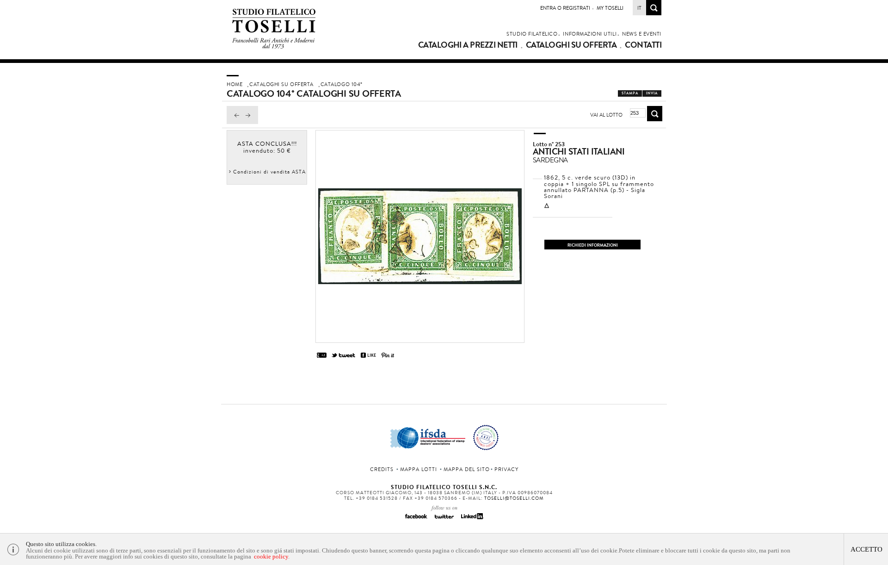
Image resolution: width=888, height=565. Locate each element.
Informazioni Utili (590, 34)
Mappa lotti (418, 469)
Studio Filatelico (531, 34)
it (639, 8)
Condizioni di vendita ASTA (269, 171)
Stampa (630, 93)
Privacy (506, 469)
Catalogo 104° (342, 84)
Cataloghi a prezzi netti (468, 44)
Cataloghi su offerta (571, 44)
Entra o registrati (565, 8)
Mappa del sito (467, 469)
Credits (382, 469)
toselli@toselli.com (514, 498)
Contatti (643, 44)
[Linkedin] (471, 519)
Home (234, 84)
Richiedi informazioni (592, 245)
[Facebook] (416, 519)
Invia (652, 93)
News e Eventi (641, 34)
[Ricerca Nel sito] (653, 13)
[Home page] (274, 47)
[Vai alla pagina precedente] (234, 122)
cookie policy (271, 556)
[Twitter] (444, 519)
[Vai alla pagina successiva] (250, 122)
